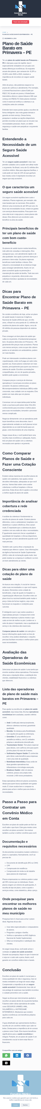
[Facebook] (28, 1055)
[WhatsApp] (6, 1055)
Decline (25, 1105)
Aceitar (15, 1105)
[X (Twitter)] (6, 1063)
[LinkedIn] (17, 1055)
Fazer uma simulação (21, 22)
